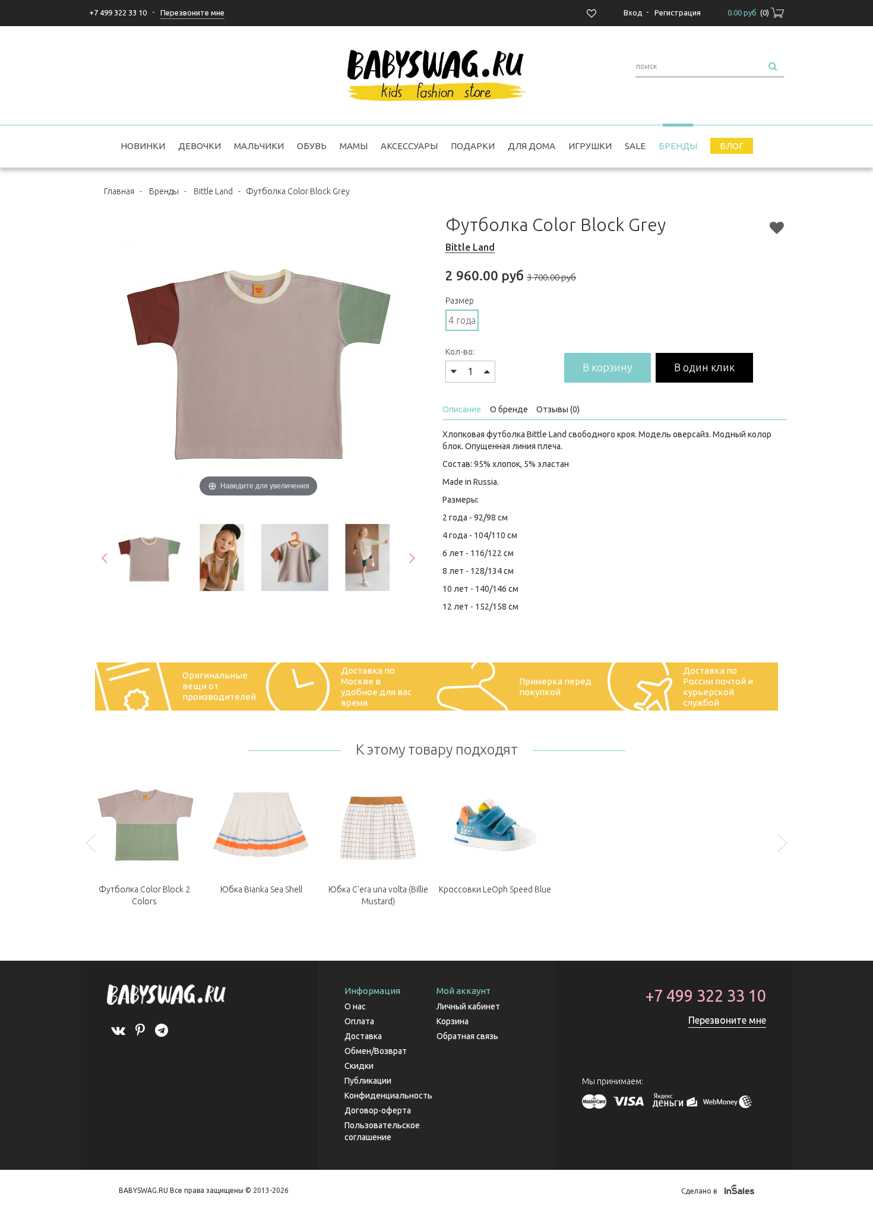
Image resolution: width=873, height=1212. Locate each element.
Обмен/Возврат (375, 1051)
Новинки (143, 146)
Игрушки (590, 146)
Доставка (363, 1036)
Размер (459, 300)
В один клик (704, 367)
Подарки (473, 146)
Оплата (359, 1021)
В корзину (607, 367)
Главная (119, 191)
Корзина (452, 1021)
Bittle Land (213, 191)
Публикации (367, 1080)
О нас (355, 1006)
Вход (633, 12)
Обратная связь (467, 1036)
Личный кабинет (468, 1006)
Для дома (531, 146)
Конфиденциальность (388, 1095)
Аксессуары (409, 146)
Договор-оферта (377, 1110)
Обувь (312, 146)
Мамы (354, 146)
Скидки (359, 1066)
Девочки (199, 146)
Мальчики (259, 146)
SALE (635, 146)
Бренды (678, 146)
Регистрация (677, 12)
